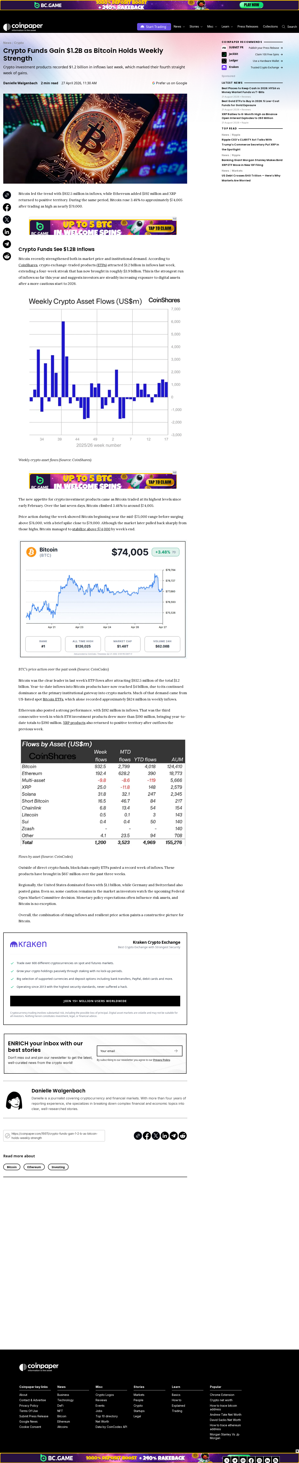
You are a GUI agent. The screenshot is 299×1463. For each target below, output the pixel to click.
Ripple (236, 134)
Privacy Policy (161, 1059)
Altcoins (62, 1427)
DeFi (60, 1405)
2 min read (49, 83)
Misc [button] (210, 26)
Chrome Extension (222, 1394)
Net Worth (102, 1421)
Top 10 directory (107, 1416)
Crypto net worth (221, 1400)
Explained (178, 1405)
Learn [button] (225, 26)
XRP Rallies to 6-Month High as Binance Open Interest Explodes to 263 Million (249, 116)
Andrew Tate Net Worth (225, 1414)
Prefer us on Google (171, 83)
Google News (28, 1421)
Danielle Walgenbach (20, 83)
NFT (60, 1411)
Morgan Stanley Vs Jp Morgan (224, 1436)
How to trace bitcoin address (223, 1407)
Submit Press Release (33, 1416)
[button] (247, 27)
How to (176, 1400)
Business (63, 1394)
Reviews (101, 1400)
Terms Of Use (28, 1411)
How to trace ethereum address (225, 1427)
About (23, 1394)
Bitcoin (61, 1416)
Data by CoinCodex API (111, 1427)
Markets (237, 170)
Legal (137, 1416)
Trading (177, 1411)
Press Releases (248, 26)
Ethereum (63, 1421)
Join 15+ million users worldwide (95, 1001)
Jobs (99, 1411)
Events (100, 1405)
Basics (176, 1394)
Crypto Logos (105, 1394)
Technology (65, 1400)
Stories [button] (194, 26)
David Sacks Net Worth (225, 1420)
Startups (139, 1411)
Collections (270, 26)
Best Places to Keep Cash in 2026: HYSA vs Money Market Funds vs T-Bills (251, 90)
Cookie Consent (30, 1427)
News (7, 42)
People (138, 1400)
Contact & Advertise (32, 1400)
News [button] (177, 26)
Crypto (19, 42)
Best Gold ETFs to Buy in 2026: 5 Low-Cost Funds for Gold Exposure (250, 103)
